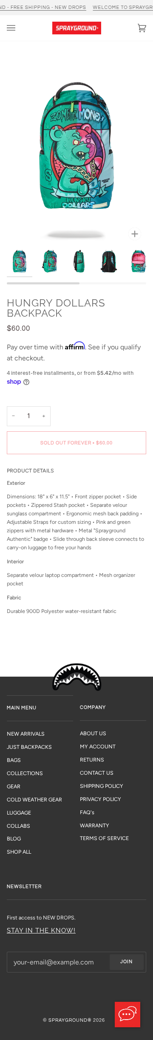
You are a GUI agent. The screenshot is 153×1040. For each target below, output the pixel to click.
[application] (127, 1015)
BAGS (14, 760)
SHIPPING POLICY (101, 786)
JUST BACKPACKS (29, 747)
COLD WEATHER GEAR (34, 799)
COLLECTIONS (25, 773)
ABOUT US (93, 733)
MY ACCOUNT (98, 746)
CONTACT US (96, 773)
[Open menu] (19, 28)
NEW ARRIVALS (26, 734)
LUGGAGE (19, 813)
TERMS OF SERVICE (104, 838)
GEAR (13, 786)
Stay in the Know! (41, 930)
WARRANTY (94, 825)
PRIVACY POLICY (100, 799)
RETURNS (92, 759)
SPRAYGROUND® (70, 1020)
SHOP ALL (19, 852)
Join (126, 961)
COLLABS (18, 826)
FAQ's (87, 812)
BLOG (14, 838)
